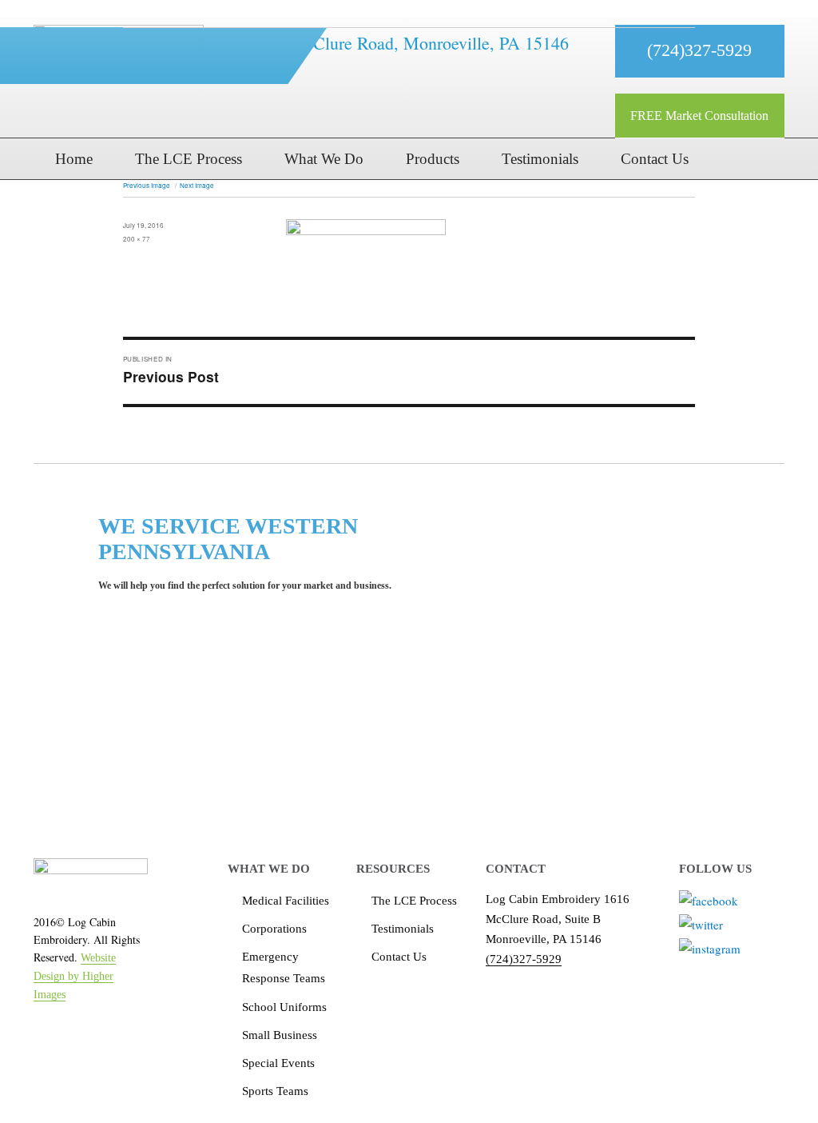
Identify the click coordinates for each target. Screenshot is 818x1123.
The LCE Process (414, 900)
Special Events (278, 1063)
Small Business (279, 1035)
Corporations (274, 928)
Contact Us (399, 956)
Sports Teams (275, 1091)
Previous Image (146, 185)
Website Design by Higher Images (75, 976)
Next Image (197, 185)
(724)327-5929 (524, 959)
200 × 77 (136, 238)
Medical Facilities (285, 900)
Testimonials (402, 928)
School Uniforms (284, 1007)
